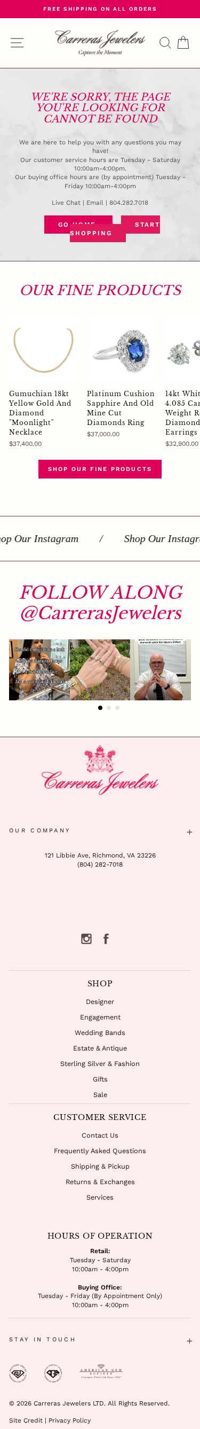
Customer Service (99, 1117)
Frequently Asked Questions (100, 1151)
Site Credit (26, 1420)
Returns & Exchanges (100, 1182)
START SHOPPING (115, 229)
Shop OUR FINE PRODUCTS (100, 469)
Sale (100, 1095)
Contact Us (100, 1135)
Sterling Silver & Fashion (100, 1064)
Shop (100, 983)
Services (100, 1197)
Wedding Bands (100, 1033)
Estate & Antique (100, 1048)
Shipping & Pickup (100, 1166)
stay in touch (42, 1339)
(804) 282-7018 (100, 864)
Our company (39, 830)
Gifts (100, 1079)
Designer (100, 1002)
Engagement (100, 1017)
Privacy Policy (70, 1420)
